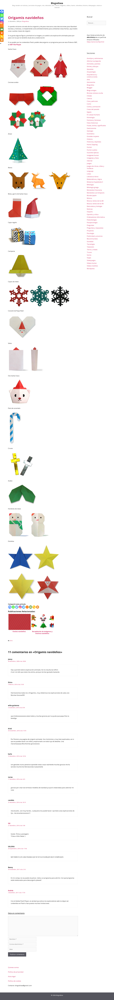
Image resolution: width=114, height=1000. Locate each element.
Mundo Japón (91, 195)
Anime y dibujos (92, 66)
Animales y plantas (93, 64)
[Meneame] (27, 607)
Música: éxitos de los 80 (95, 201)
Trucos (89, 252)
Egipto (89, 112)
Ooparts (90, 212)
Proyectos (90, 231)
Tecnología (91, 244)
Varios (89, 255)
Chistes (89, 96)
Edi (9, 823)
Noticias (90, 209)
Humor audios (92, 150)
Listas (89, 174)
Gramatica (90, 134)
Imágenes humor (93, 155)
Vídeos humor (92, 263)
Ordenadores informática (96, 217)
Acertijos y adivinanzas (95, 58)
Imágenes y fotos (93, 158)
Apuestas (90, 69)
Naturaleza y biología (94, 206)
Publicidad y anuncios (95, 236)
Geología (90, 131)
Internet (89, 161)
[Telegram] (23, 607)
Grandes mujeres (93, 136)
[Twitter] (16, 607)
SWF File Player (15, 45)
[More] (37, 607)
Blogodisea (57, 3)
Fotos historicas (92, 123)
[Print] (2, 33)
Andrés (10, 891)
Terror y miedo (92, 250)
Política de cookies (14, 981)
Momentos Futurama (94, 190)
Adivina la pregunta (94, 61)
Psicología (90, 233)
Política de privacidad (15, 972)
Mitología (90, 185)
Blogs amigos (91, 90)
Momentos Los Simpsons (95, 193)
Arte (11, 640)
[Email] (30, 607)
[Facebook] (9, 607)
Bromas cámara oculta (95, 93)
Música (89, 198)
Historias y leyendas (94, 142)
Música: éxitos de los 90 (95, 204)
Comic (89, 104)
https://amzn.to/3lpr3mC (95, 42)
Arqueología (91, 72)
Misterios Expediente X (95, 182)
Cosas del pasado (93, 109)
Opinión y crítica (92, 214)
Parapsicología (92, 222)
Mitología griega (93, 187)
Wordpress (91, 269)
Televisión (90, 247)
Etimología (91, 117)
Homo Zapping (92, 144)
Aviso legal (12, 976)
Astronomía (91, 82)
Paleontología (92, 220)
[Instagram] (20, 607)
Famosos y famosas (94, 120)
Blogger (89, 88)
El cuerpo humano (93, 115)
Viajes (89, 258)
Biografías (90, 85)
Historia (90, 139)
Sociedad (90, 241)
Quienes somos (13, 967)
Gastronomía (91, 128)
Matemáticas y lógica (94, 179)
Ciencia (89, 98)
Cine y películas (92, 101)
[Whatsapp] (13, 607)
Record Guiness (92, 239)
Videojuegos (91, 260)
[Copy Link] (34, 607)
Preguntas (90, 225)
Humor (89, 147)
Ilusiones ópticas (93, 153)
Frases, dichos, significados (96, 125)
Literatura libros (92, 177)
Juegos (89, 163)
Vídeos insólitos (92, 266)
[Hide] (0, 43)
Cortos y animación (93, 107)
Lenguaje (90, 171)
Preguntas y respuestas (95, 228)
